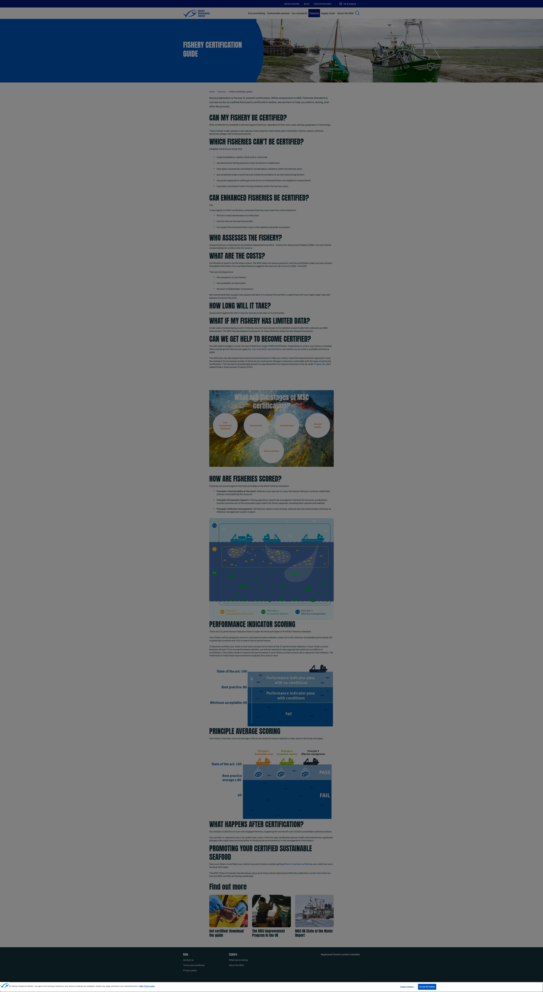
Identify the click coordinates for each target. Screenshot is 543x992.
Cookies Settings (407, 987)
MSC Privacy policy (147, 986)
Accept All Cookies (427, 987)
